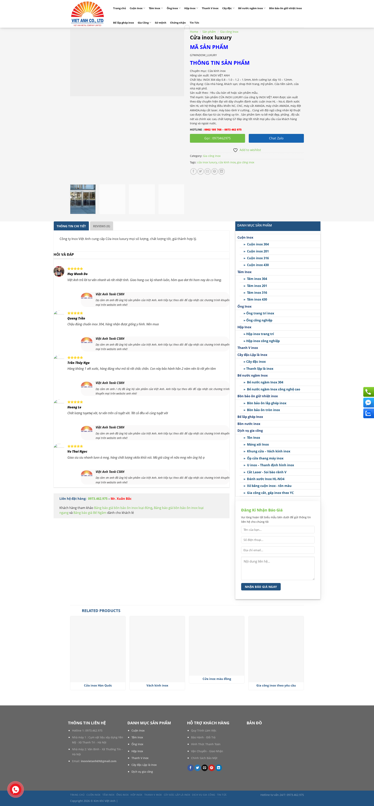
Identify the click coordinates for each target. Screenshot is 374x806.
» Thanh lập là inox (258, 368)
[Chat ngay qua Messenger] (368, 402)
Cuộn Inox (136, 8)
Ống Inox (172, 8)
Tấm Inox (154, 8)
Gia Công (143, 22)
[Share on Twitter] (200, 171)
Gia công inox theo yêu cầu (276, 685)
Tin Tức (194, 22)
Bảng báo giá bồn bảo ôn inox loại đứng (123, 508)
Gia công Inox (229, 32)
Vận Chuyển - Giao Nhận (207, 751)
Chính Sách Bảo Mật (204, 758)
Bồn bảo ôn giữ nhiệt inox (257, 396)
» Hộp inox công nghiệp (261, 341)
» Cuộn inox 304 (256, 244)
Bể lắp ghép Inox (250, 417)
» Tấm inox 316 (255, 293)
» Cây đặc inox (254, 362)
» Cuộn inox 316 (256, 258)
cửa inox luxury (207, 162)
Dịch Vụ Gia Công (203, 794)
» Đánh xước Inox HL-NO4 (263, 479)
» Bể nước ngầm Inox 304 (263, 382)
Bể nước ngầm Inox (252, 375)
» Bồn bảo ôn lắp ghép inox (264, 403)
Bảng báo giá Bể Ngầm (90, 512)
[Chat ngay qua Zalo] (368, 413)
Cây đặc (227, 8)
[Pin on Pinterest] (214, 171)
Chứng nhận (178, 22)
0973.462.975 (98, 498)
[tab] (71, 225)
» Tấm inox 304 (255, 279)
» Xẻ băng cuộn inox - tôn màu (267, 486)
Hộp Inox (190, 8)
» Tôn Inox (251, 437)
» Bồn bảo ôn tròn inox (261, 410)
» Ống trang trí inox (258, 313)
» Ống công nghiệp (257, 320)
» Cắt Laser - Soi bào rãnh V (264, 472)
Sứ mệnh (160, 22)
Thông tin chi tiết (71, 226)
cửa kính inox (227, 162)
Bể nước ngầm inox (250, 8)
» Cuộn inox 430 (256, 265)
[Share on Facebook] (193, 171)
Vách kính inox (157, 685)
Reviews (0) (101, 226)
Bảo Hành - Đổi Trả (203, 737)
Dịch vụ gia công (250, 431)
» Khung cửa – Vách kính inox (266, 451)
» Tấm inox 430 (255, 299)
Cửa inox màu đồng (217, 679)
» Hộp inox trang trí (258, 334)
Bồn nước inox (248, 424)
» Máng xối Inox (256, 444)
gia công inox (245, 162)
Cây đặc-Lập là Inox (252, 355)
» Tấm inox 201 (255, 286)
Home (194, 32)
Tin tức (222, 794)
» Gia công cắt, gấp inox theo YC (268, 493)
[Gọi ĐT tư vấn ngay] (368, 392)
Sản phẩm (209, 32)
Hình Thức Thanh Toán (206, 744)
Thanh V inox (210, 8)
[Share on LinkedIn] (221, 171)
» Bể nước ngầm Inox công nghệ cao (271, 389)
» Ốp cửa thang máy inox (263, 458)
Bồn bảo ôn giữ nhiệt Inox (285, 8)
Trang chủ (119, 8)
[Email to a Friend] (207, 171)
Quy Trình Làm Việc (203, 730)
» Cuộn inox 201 (256, 251)
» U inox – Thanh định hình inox (268, 465)
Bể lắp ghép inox (123, 22)
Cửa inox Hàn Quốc (98, 685)
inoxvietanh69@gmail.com (98, 761)
